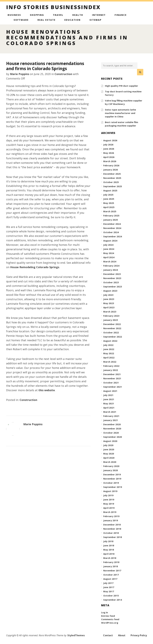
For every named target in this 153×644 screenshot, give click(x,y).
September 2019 (112, 486)
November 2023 (112, 278)
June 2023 (108, 299)
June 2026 (108, 148)
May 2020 (108, 453)
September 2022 (112, 336)
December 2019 (112, 474)
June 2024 (108, 248)
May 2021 (108, 403)
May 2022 (108, 353)
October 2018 (111, 532)
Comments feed (110, 619)
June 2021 (108, 399)
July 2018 (108, 541)
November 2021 (112, 378)
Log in (104, 612)
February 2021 (111, 415)
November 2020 (112, 428)
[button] (140, 72)
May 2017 (108, 591)
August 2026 (110, 140)
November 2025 (112, 177)
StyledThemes (76, 635)
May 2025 (108, 202)
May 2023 (108, 303)
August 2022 (110, 340)
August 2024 (110, 240)
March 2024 (109, 261)
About (121, 635)
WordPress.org (109, 622)
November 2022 (112, 328)
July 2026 (108, 144)
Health (77, 14)
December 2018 (112, 524)
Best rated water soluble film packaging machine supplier (121, 124)
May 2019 (108, 503)
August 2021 (110, 390)
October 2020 (111, 432)
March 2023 (109, 311)
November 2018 (112, 528)
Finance (121, 14)
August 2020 (110, 441)
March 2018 (109, 557)
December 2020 (112, 424)
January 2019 (110, 520)
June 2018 (108, 545)
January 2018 (110, 566)
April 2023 (108, 307)
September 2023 (112, 286)
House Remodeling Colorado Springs (34, 267)
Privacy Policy (139, 635)
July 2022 (108, 344)
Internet (99, 14)
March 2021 (109, 411)
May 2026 (108, 152)
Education (72, 19)
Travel (58, 14)
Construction (63, 74)
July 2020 (108, 445)
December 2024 (112, 223)
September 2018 (112, 537)
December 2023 (112, 273)
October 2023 (111, 282)
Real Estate (46, 19)
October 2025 (111, 182)
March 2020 (109, 461)
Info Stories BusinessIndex (53, 7)
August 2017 (110, 578)
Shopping (37, 14)
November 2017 (112, 570)
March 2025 (109, 211)
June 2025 (108, 198)
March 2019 (109, 512)
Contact (108, 635)
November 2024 (112, 228)
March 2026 (109, 161)
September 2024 (112, 236)
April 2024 (108, 257)
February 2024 (111, 265)
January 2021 (110, 420)
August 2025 (110, 190)
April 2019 (108, 507)
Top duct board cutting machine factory (123, 93)
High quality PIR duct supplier (121, 85)
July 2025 (108, 194)
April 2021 (108, 407)
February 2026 (111, 165)
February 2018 (111, 562)
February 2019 (111, 516)
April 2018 (108, 553)
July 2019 (108, 495)
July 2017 (108, 583)
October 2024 (111, 232)
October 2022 (111, 332)
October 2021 (111, 382)
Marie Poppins (19, 74)
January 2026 (110, 169)
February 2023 (111, 315)
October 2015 (111, 595)
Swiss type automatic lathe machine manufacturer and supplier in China (120, 113)
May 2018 (108, 549)
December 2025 (112, 173)
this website (46, 390)
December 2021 (112, 374)
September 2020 (112, 436)
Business (14, 14)
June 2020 (108, 449)
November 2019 (112, 478)
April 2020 (108, 457)
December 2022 (112, 324)
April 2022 (108, 357)
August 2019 (110, 491)
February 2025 (111, 215)
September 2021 (112, 386)
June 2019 (108, 499)
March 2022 (109, 361)
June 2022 (108, 349)
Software (21, 19)
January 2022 (110, 370)
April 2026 (108, 157)
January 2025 (110, 219)
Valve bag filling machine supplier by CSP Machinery (123, 102)
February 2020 (111, 466)
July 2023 (108, 294)
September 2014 (112, 599)
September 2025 (112, 186)
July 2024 (108, 244)
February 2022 (111, 365)
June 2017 (108, 587)
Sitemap (95, 19)
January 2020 (110, 470)
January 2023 (110, 319)
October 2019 (111, 482)
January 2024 (110, 269)
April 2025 (108, 207)
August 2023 (110, 290)
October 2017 (111, 574)
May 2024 (108, 253)
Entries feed (108, 615)
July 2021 (108, 395)
